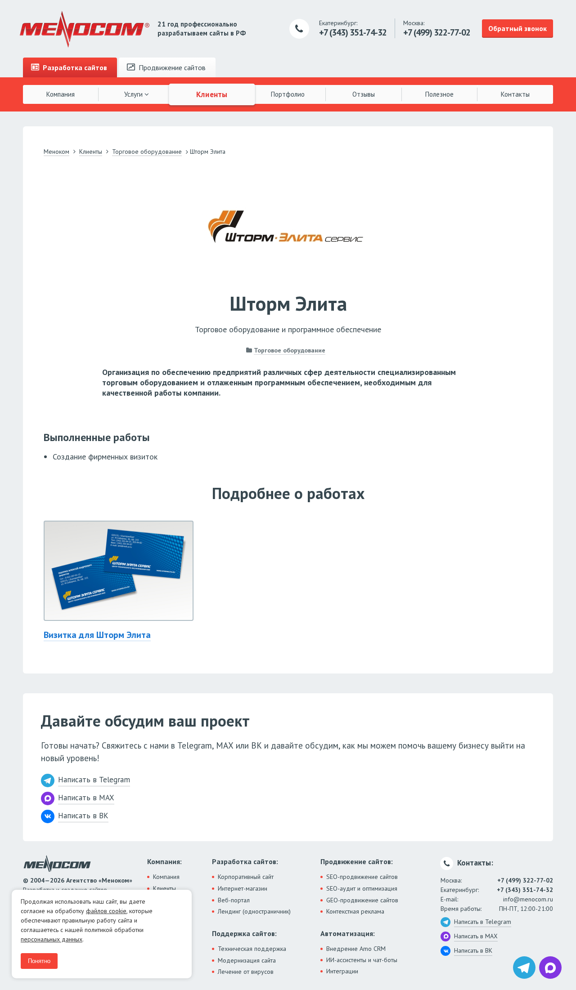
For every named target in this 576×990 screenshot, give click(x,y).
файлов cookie (106, 911)
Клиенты (212, 94)
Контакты (515, 94)
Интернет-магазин (242, 888)
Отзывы (363, 94)
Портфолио (288, 94)
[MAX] (550, 967)
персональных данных (51, 939)
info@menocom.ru (528, 899)
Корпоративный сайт (246, 877)
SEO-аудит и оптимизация (361, 888)
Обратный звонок (517, 28)
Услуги (134, 94)
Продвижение (171, 67)
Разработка (74, 67)
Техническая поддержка (252, 949)
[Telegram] (524, 967)
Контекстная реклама (355, 911)
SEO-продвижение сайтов (362, 877)
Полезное (439, 94)
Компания (60, 94)
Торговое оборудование (289, 350)
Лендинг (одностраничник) (254, 911)
